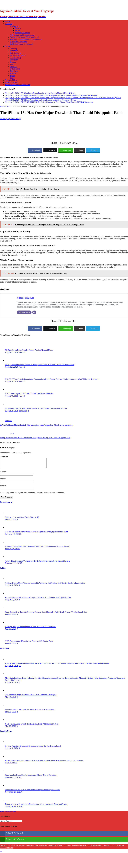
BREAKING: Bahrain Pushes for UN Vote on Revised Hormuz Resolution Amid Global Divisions (44, 760)
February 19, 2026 (12, 534)
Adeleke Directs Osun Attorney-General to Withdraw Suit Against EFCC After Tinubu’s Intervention (45, 583)
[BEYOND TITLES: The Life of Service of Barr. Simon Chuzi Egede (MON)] (10, 404)
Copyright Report (95, 845)
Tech (12, 78)
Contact (67, 845)
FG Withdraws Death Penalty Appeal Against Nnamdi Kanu (29, 350)
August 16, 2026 (11, 682)
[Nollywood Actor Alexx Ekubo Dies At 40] (10, 513)
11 (20, 666)
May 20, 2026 (10, 726)
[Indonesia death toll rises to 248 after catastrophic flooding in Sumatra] (10, 785)
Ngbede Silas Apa (25, 297)
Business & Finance (18, 55)
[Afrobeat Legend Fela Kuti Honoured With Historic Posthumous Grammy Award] (10, 542)
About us (8, 24)
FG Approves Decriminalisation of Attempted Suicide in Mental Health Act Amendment (39, 365)
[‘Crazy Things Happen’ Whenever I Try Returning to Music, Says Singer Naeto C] (10, 557)
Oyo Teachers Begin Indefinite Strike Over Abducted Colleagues (30, 695)
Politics (13, 73)
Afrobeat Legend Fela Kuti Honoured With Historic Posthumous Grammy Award (37, 546)
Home (7, 21)
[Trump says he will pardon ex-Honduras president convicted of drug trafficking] (10, 800)
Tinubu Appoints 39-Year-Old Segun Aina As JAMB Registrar (29, 709)
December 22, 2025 (13, 563)
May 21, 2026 (10, 711)
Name (2, 472)
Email (2, 478)
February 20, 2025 (7, 119)
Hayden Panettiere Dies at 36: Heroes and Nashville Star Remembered (33, 746)
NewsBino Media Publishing (44, 845)
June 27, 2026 (10, 614)
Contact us (14, 26)
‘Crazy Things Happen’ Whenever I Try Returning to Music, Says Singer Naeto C (37, 561)
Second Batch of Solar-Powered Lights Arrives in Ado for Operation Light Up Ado (38, 597)
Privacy (18, 28)
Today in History (11, 82)
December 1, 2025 (12, 777)
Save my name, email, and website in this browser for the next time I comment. (33, 493)
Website (3, 485)
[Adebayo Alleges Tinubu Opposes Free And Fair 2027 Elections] (10, 622)
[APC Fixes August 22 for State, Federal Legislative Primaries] (10, 389)
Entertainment (15, 53)
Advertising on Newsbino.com (22, 35)
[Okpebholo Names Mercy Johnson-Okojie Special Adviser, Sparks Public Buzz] (10, 527)
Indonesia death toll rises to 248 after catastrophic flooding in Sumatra (32, 790)
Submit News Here (78, 845)
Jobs (12, 64)
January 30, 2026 (12, 549)
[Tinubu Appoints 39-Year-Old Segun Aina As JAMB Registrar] (10, 705)
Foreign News (6, 731)
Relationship (15, 69)
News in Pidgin (11, 80)
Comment (4, 457)
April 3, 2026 (10, 763)
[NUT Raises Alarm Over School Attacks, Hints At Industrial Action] (10, 720)
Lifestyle (13, 66)
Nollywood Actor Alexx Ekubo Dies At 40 (22, 517)
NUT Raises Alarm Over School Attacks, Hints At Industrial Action (31, 724)
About (59, 845)
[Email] (34, 312)
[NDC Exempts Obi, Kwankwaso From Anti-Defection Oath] (10, 637)
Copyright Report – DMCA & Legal (24, 37)
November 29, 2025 (13, 792)
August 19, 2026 (11, 381)
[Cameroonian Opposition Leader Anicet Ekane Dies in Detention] (10, 771)
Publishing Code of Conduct (21, 44)
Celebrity (13, 48)
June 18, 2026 (10, 629)
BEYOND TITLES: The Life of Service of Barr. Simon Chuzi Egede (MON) (36, 408)
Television (14, 71)
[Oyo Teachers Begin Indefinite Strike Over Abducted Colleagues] (10, 690)
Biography (23, 411)
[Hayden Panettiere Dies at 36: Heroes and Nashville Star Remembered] (10, 742)
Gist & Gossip (15, 57)
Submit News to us (22, 33)
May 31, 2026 (10, 697)
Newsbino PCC (109, 845)
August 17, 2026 (11, 600)
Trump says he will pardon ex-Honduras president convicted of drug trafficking (36, 804)
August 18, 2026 (11, 585)
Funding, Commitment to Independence (25, 39)
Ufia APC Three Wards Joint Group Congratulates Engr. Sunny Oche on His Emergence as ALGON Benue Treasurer (51, 379)
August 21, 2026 (11, 352)
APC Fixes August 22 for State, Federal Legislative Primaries (29, 394)
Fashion (13, 62)
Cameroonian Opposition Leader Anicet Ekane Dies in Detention (30, 775)
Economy (14, 51)
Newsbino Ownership (18, 42)
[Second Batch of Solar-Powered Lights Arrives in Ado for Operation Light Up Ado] (10, 593)
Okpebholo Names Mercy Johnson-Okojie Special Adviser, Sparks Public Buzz (36, 532)
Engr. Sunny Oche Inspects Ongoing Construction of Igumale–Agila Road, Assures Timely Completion (46, 612)
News (7, 46)
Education (14, 60)
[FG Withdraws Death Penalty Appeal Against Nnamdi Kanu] (10, 346)
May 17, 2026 (10, 519)
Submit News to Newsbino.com (17, 85)
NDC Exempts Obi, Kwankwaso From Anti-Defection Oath (29, 641)
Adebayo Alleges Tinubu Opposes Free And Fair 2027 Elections (30, 627)
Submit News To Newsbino (8, 811)
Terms (17, 30)
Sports (12, 76)
